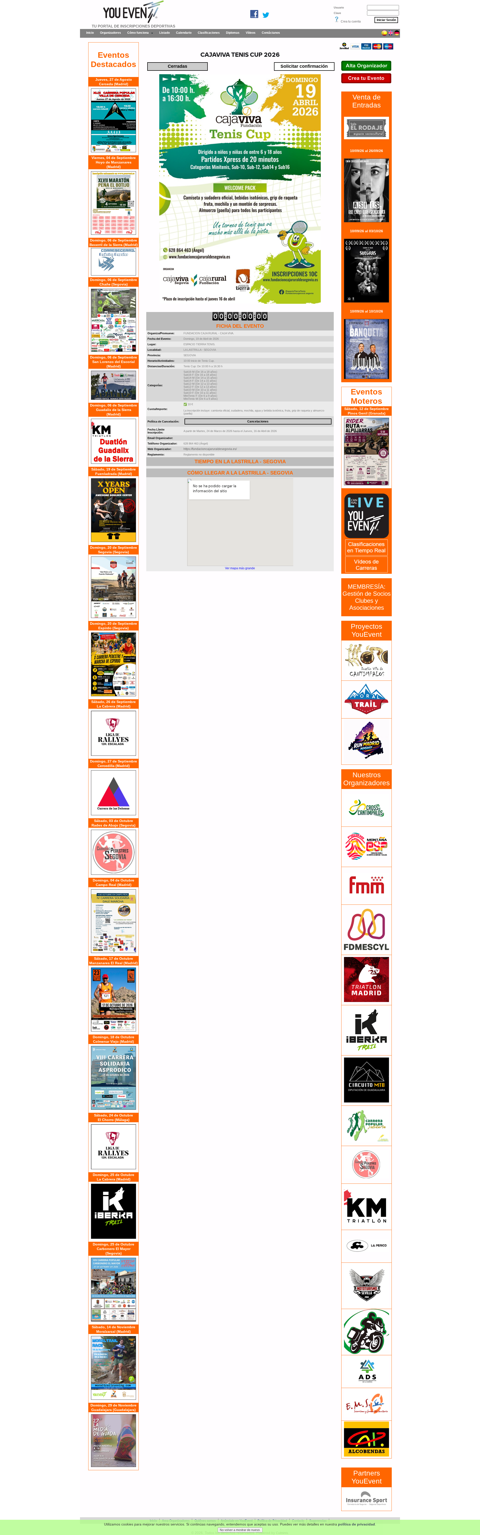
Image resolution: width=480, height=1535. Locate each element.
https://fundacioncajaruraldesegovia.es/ (210, 449)
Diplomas (233, 32)
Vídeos (251, 32)
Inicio (90, 32)
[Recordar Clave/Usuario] (337, 21)
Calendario (184, 32)
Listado (164, 32)
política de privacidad (356, 1524)
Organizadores (110, 32)
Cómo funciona (138, 32)
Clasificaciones (209, 32)
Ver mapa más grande (240, 568)
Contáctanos (271, 32)
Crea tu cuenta (351, 21)
